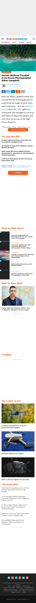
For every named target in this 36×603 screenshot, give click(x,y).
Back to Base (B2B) (9, 587)
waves (27, 167)
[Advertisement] (18, 18)
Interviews (5, 42)
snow (18, 167)
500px (19, 109)
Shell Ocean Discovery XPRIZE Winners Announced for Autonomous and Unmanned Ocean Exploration (18, 153)
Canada (4, 167)
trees (23, 167)
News (14, 42)
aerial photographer (19, 166)
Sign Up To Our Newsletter (12, 590)
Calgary (28, 166)
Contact (31, 590)
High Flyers (26, 586)
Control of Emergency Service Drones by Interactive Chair (17, 159)
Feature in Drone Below (26, 589)
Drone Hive (19, 587)
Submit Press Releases (11, 589)
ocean (14, 167)
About (29, 42)
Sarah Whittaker (14, 84)
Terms (24, 592)
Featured (9, 167)
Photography (17, 586)
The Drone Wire (29, 587)
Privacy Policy (16, 592)
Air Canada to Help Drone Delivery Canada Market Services (17, 147)
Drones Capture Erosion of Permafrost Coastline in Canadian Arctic (16, 141)
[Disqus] (18, 199)
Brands (21, 42)
